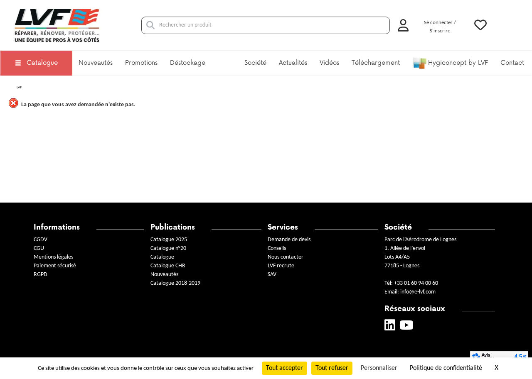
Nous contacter (285, 257)
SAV (272, 274)
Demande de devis (289, 240)
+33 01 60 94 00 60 (416, 283)
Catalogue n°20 (168, 248)
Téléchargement (376, 63)
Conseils (277, 248)
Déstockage (187, 63)
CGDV (40, 240)
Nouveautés (96, 63)
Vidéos (329, 63)
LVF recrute (282, 266)
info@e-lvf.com (418, 292)
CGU (39, 248)
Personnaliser (379, 368)
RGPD (40, 274)
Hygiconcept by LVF (458, 63)
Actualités (293, 63)
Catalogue (42, 63)
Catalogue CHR (167, 266)
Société (255, 63)
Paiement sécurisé (55, 266)
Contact (512, 63)
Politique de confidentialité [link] (446, 368)
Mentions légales (53, 257)
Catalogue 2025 (168, 240)
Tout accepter (284, 368)
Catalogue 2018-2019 (175, 283)
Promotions (141, 63)
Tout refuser (331, 368)
